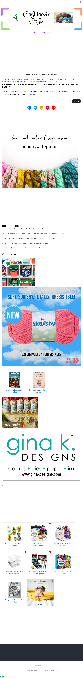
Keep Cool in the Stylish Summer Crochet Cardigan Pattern (22, 248)
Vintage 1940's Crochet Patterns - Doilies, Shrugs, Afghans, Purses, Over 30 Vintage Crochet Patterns (14, 600)
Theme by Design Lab (50, 670)
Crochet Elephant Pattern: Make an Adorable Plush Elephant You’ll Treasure (28, 238)
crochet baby (15, 79)
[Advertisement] (41, 54)
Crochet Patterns (38, 81)
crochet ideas (69, 79)
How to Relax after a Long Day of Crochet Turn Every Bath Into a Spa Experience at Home (33, 234)
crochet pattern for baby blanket (16, 81)
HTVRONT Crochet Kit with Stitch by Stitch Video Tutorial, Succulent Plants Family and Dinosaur (14, 543)
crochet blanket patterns (52, 79)
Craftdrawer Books (8, 486)
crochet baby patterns (30, 79)
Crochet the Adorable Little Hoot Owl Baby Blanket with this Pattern (26, 243)
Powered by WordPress (33, 670)
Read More (32, 94)
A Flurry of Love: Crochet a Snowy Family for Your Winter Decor (24, 229)
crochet (5, 79)
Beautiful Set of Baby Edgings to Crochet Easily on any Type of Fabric (40, 86)
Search (76, 101)
